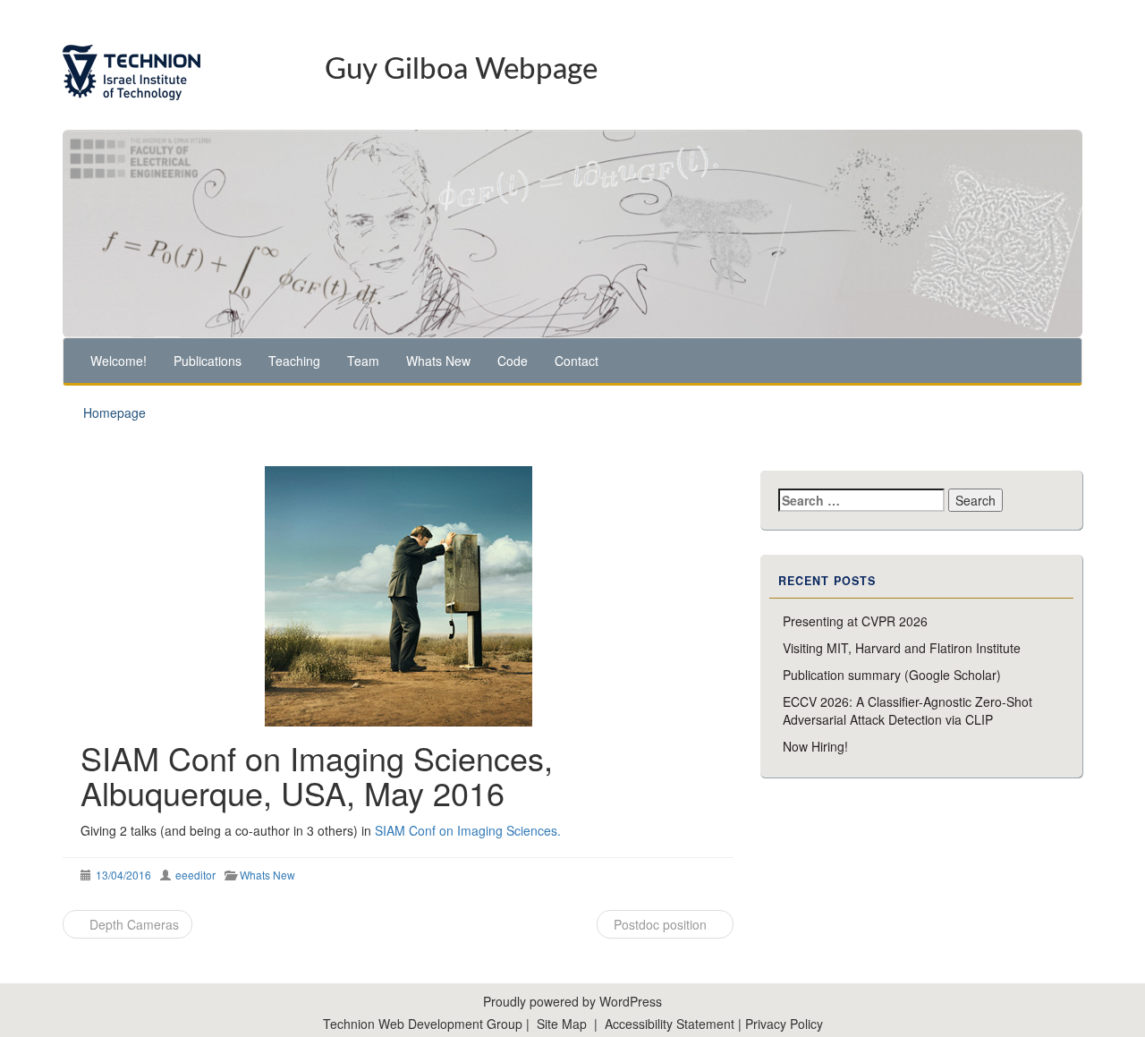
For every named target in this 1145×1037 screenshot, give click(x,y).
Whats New (438, 361)
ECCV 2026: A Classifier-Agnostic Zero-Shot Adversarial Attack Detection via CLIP (907, 710)
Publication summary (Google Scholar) (892, 675)
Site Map (562, 1024)
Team (363, 361)
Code (512, 361)
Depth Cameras (132, 924)
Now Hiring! (815, 746)
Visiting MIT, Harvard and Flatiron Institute (902, 648)
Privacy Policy (784, 1024)
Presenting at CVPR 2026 (855, 621)
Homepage (114, 412)
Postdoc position (660, 924)
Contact (576, 361)
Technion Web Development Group (422, 1024)
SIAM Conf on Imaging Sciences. (468, 830)
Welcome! (118, 361)
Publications (208, 361)
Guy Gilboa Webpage (461, 69)
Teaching (294, 361)
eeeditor (195, 874)
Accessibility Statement (671, 1024)
